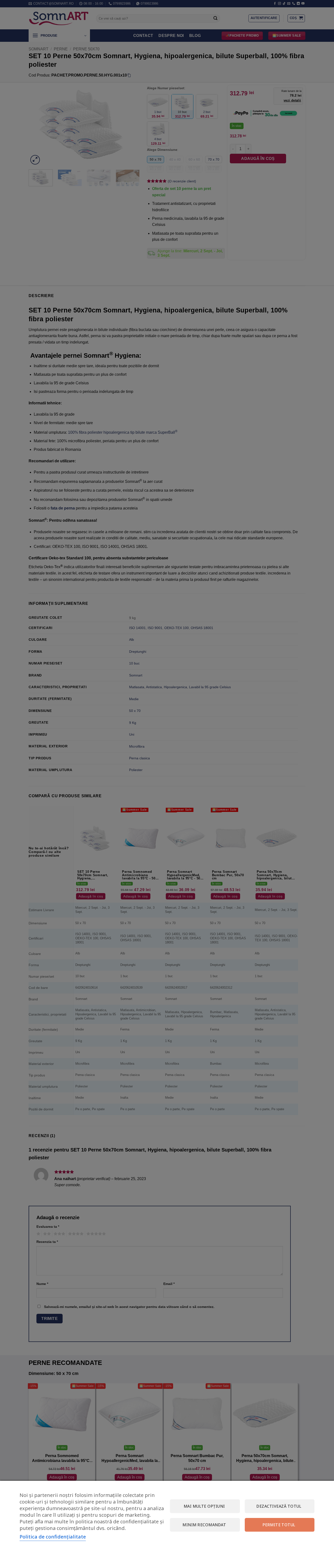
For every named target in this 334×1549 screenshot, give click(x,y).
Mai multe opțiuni (204, 1506)
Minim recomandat (204, 1524)
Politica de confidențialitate (53, 1536)
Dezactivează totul (278, 1506)
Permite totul (279, 1524)
